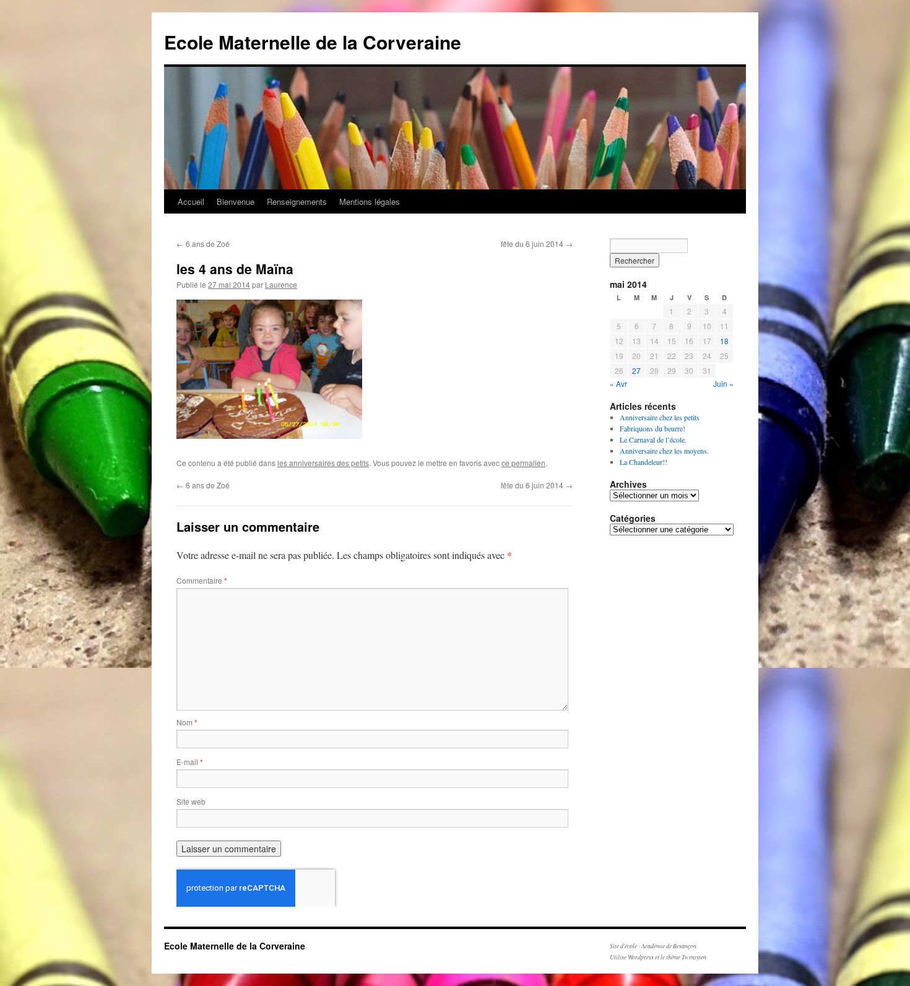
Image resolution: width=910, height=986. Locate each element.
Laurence (281, 284)
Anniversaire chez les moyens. (664, 451)
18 (724, 340)
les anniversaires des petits (323, 462)
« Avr (618, 383)
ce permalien (523, 462)
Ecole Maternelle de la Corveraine (312, 41)
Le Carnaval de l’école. (653, 439)
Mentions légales (369, 201)
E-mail (189, 761)
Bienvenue (235, 201)
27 (636, 370)
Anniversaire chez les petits (660, 417)
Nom (186, 722)
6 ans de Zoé (203, 243)
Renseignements (297, 201)
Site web (191, 801)
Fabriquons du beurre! (652, 428)
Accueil (191, 201)
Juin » (723, 383)
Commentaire (201, 580)
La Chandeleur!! (643, 462)
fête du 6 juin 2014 (537, 243)
